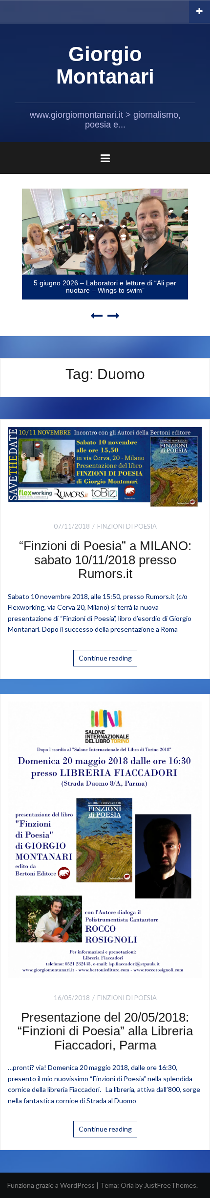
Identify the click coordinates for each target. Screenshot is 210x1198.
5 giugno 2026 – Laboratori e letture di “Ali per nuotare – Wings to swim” (105, 286)
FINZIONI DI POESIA (127, 526)
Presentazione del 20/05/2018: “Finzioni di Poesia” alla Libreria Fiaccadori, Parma (105, 1031)
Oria (127, 1185)
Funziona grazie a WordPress (51, 1185)
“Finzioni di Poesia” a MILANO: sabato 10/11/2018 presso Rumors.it (105, 559)
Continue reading (105, 658)
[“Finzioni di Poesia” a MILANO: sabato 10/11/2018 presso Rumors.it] (105, 466)
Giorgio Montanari (105, 65)
